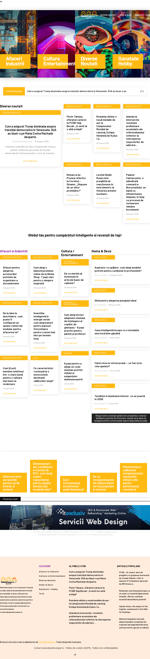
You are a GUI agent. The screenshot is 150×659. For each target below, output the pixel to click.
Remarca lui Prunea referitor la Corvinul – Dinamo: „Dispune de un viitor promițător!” (77, 182)
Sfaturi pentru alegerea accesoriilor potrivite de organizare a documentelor (11, 275)
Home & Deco (100, 257)
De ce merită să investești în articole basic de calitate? (74, 278)
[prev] (141, 91)
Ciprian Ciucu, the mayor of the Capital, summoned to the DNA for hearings (133, 609)
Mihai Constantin (101, 275)
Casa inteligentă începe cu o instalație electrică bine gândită (117, 331)
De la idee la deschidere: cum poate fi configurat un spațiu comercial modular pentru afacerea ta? (13, 322)
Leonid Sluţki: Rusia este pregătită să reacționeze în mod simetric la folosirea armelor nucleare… (106, 184)
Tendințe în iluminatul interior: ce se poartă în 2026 (120, 397)
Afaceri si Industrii (12, 257)
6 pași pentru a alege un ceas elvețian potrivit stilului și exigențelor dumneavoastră (73, 371)
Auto (35, 358)
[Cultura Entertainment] (56, 44)
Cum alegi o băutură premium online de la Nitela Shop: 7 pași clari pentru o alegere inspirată (44, 275)
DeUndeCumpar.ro (46, 642)
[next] (143, 91)
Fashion (67, 353)
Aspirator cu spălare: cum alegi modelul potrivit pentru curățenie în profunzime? (118, 269)
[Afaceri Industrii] (19, 44)
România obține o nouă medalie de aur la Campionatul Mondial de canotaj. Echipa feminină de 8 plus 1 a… (106, 127)
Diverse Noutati (11, 112)
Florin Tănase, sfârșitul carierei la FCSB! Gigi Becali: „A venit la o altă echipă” (77, 123)
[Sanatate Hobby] (131, 44)
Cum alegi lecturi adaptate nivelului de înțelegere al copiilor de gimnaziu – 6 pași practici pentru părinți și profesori (75, 324)
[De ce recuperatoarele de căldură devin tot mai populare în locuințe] (105, 474)
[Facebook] (75, 655)
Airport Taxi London (86, 532)
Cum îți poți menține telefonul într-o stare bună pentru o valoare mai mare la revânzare (13, 376)
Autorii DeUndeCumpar (22, 141)
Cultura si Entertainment (71, 262)
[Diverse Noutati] (93, 44)
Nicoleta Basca (100, 305)
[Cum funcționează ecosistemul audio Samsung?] (75, 474)
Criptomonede (83, 535)
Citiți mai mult (30, 161)
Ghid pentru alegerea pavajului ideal (115, 300)
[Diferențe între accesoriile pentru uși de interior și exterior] (15, 474)
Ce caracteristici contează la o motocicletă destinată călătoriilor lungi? (44, 374)
